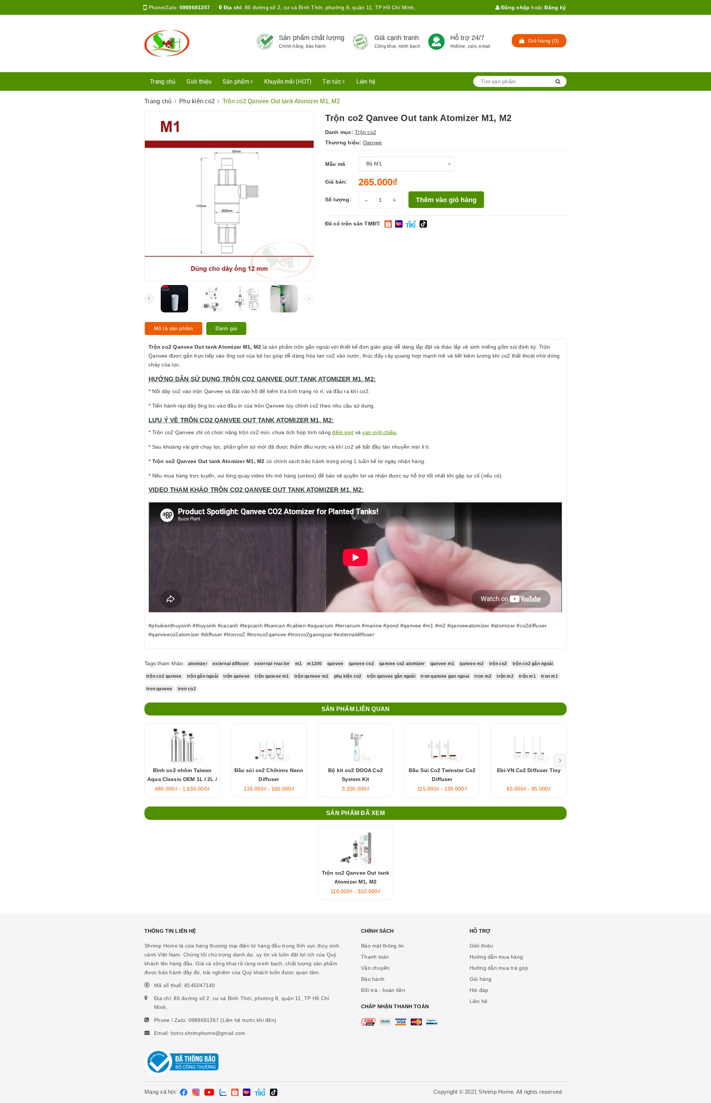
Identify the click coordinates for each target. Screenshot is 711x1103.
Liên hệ (365, 81)
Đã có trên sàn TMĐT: (353, 224)
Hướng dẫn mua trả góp (499, 968)
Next (560, 760)
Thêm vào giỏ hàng (446, 200)
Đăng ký (555, 7)
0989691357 (195, 7)
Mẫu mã (335, 164)
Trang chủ (163, 81)
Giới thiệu (199, 81)
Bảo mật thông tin (382, 946)
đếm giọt (342, 432)
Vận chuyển (375, 968)
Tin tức (333, 81)
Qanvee (372, 142)
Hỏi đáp (479, 990)
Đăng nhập (515, 7)
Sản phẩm (237, 81)
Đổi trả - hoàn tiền (383, 990)
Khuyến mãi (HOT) (287, 81)
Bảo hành (372, 979)
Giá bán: (336, 182)
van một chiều (379, 432)
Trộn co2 (365, 132)
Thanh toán (375, 957)
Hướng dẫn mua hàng (496, 957)
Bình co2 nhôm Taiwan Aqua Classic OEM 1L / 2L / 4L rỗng (182, 779)
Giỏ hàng (481, 979)
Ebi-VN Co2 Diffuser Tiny (529, 770)
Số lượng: (338, 199)
